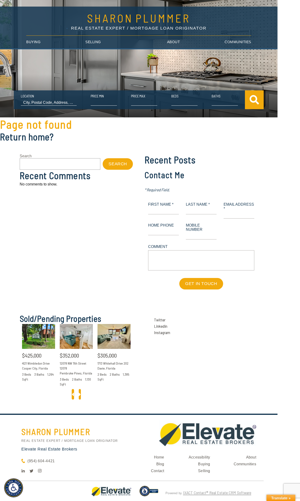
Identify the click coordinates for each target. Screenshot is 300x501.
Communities (238, 42)
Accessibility (199, 457)
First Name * (160, 204)
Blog (160, 464)
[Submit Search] (254, 99)
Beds (175, 96)
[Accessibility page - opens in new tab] (149, 493)
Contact (157, 471)
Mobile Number (194, 227)
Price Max (138, 96)
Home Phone (161, 225)
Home (159, 457)
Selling (93, 42)
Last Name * (198, 204)
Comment (158, 247)
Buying (33, 42)
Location (27, 96)
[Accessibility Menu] (14, 487)
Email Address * (239, 206)
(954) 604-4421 (41, 461)
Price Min (97, 96)
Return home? (27, 136)
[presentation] (73, 394)
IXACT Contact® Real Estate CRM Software (217, 492)
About (173, 42)
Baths (216, 96)
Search (26, 156)
